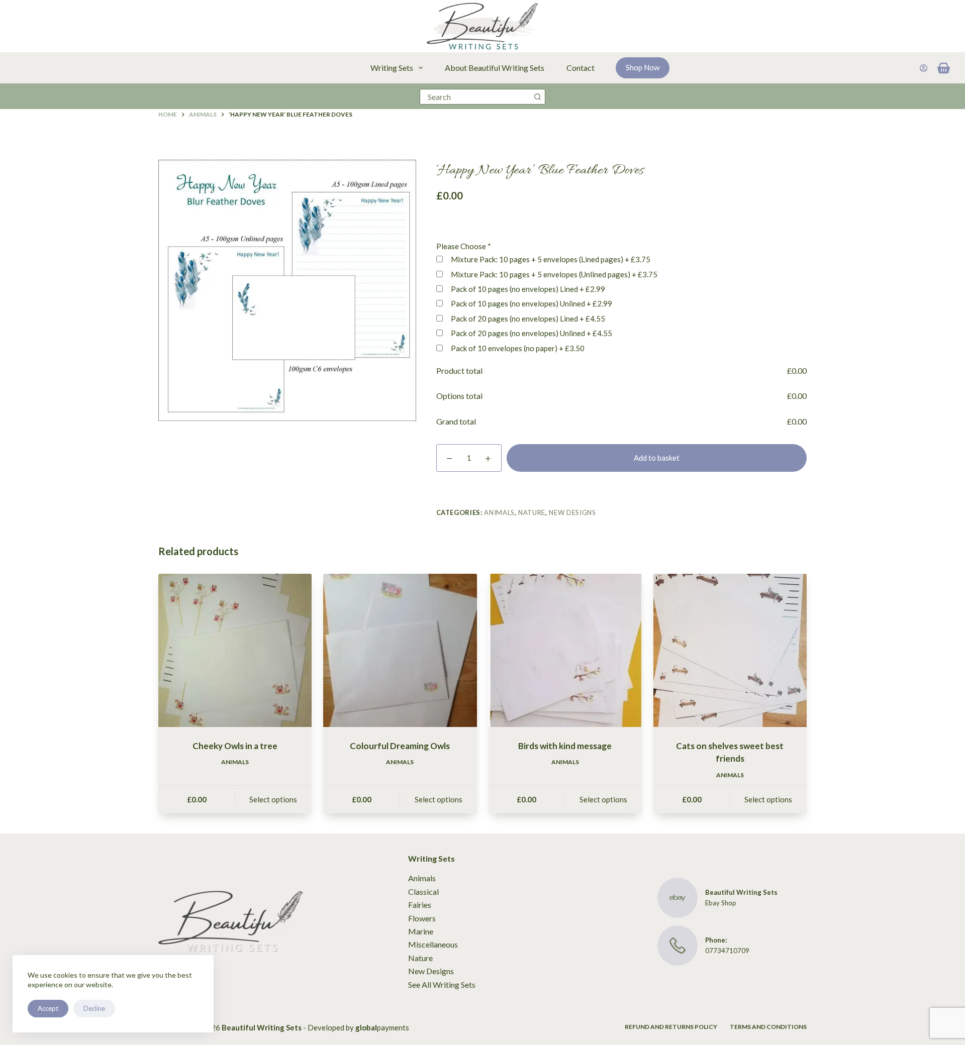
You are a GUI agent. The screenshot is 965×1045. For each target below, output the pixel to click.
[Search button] (537, 96)
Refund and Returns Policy (671, 1026)
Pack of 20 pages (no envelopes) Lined (527, 318)
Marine (420, 931)
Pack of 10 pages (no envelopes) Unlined (530, 303)
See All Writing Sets (441, 984)
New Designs (572, 512)
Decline (94, 1008)
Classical (423, 891)
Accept (48, 1008)
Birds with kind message (565, 746)
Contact (580, 67)
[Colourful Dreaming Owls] (399, 650)
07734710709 (727, 951)
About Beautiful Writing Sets (494, 67)
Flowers (422, 918)
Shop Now (642, 67)
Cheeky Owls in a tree (234, 746)
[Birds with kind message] (565, 650)
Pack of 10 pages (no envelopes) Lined (527, 288)
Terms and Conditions (768, 1026)
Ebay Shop (720, 903)
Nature (531, 512)
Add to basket (657, 457)
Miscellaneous (433, 944)
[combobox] (475, 96)
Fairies (419, 904)
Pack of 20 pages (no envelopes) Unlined (530, 333)
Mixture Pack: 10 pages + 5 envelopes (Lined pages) (549, 259)
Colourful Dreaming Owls (400, 746)
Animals (499, 512)
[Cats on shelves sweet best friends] (730, 650)
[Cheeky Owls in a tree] (235, 650)
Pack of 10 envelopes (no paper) (517, 348)
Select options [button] (273, 799)
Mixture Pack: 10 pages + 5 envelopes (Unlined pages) (553, 274)
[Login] (923, 68)
